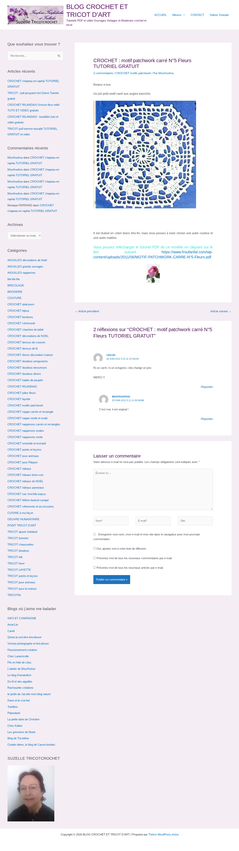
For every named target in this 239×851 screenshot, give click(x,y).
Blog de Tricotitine (18, 738)
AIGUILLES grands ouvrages (25, 266)
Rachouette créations (20, 687)
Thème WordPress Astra (163, 834)
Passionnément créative (22, 649)
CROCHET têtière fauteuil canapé (28, 500)
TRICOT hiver (16, 563)
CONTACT (197, 14)
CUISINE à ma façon (20, 512)
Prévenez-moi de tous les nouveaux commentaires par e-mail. (134, 558)
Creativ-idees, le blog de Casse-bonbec (31, 744)
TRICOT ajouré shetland (22, 531)
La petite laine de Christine (23, 719)
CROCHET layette (18, 399)
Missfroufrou (15, 157)
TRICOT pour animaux (21, 582)
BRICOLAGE (15, 285)
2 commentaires (103, 73)
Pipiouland (13, 713)
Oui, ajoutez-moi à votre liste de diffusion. (121, 548)
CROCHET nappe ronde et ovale (27, 418)
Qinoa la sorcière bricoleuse (24, 637)
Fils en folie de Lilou (19, 662)
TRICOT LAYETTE (19, 569)
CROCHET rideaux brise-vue (25, 474)
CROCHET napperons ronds (25, 437)
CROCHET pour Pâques (22, 462)
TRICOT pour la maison (22, 588)
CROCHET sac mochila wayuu (26, 494)
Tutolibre (12, 706)
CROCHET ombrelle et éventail (26, 443)
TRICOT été (14, 557)
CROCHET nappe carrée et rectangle (30, 411)
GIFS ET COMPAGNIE (21, 618)
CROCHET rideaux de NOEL (25, 481)
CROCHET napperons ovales (25, 430)
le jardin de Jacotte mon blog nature (29, 694)
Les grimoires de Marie (21, 732)
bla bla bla (13, 279)
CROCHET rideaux (19, 468)
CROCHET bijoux (18, 310)
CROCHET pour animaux (23, 456)
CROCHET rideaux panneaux (25, 487)
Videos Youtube (219, 14)
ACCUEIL (160, 14)
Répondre (207, 386)
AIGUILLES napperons (21, 272)
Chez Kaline (14, 725)
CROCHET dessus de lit (22, 348)
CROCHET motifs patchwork (25, 405)
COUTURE (14, 298)
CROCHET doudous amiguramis (27, 361)
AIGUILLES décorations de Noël (27, 260)
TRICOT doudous (18, 550)
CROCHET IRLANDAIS (22, 386)
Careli (11, 631)
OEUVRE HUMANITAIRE (23, 519)
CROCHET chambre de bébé (25, 329)
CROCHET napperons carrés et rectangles (33, 424)
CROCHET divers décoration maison (30, 354)
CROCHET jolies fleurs (21, 392)
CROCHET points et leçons (24, 449)
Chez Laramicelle (18, 656)
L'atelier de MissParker (21, 668)
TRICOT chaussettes (20, 544)
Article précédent (87, 311)
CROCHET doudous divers (24, 373)
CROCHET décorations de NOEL (28, 336)
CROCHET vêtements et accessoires (30, 506)
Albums (176, 14)
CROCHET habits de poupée (25, 380)
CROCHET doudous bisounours (27, 367)
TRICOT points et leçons (22, 576)
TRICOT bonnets (17, 538)
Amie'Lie (12, 624)
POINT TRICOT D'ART (21, 525)
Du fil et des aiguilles (19, 681)
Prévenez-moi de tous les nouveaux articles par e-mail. (130, 567)
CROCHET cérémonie (21, 323)
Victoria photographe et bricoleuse (28, 643)
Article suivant (220, 311)
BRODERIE (14, 291)
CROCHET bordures (20, 317)
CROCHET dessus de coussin (26, 342)
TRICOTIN (14, 595)
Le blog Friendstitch (19, 675)
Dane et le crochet (18, 700)
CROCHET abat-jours (20, 304)
